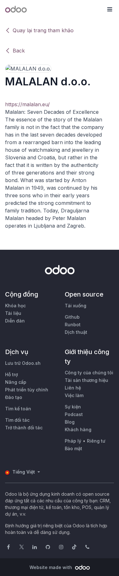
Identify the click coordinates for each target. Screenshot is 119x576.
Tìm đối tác (17, 420)
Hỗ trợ (11, 374)
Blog (70, 422)
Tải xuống (75, 305)
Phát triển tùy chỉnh (26, 389)
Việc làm (74, 395)
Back (19, 50)
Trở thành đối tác (24, 427)
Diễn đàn (15, 320)
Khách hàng (78, 429)
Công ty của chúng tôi (89, 372)
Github (72, 317)
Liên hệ (73, 387)
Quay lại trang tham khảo (43, 30)
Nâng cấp (15, 382)
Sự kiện (73, 406)
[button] (109, 9)
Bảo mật (73, 448)
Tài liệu (13, 313)
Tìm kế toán (18, 408)
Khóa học (15, 305)
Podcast (74, 414)
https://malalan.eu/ (27, 104)
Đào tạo (13, 397)
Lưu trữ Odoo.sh (23, 363)
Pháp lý (73, 441)
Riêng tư (96, 441)
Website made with (51, 567)
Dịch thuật (76, 332)
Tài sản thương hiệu (86, 380)
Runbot (73, 324)
